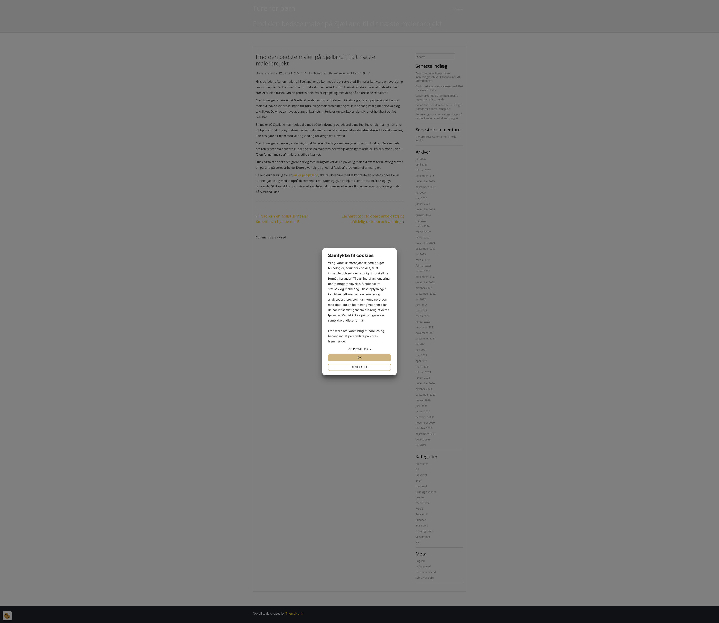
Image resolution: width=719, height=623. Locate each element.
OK (359, 357)
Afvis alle (359, 367)
